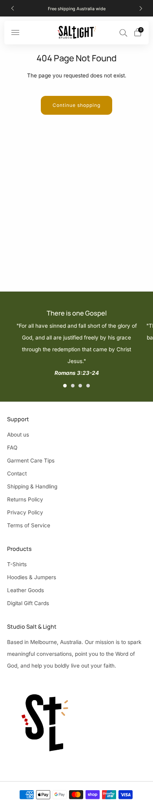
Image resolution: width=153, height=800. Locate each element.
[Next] (141, 8)
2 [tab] (73, 385)
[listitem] (76, 8)
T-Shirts (17, 564)
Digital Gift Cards (28, 603)
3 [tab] (80, 385)
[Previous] (12, 8)
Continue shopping (76, 105)
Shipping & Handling (32, 486)
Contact (17, 473)
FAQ (12, 447)
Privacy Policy (25, 512)
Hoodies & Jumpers (31, 577)
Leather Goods (25, 590)
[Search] (124, 33)
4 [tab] (88, 385)
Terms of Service (28, 525)
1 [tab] (65, 385)
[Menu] (15, 33)
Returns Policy (25, 499)
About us (18, 434)
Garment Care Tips (31, 460)
